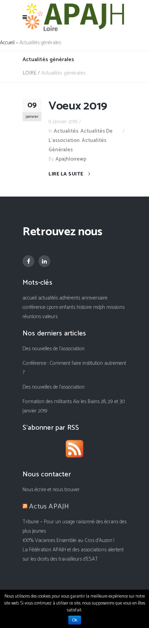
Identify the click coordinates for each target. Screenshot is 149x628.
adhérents (69, 298)
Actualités (66, 131)
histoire (84, 307)
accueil (30, 298)
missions (115, 307)
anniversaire (94, 298)
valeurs (50, 316)
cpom (52, 307)
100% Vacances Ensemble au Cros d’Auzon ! (68, 540)
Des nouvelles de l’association (54, 348)
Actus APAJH (49, 506)
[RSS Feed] (74, 450)
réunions (32, 316)
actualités (48, 298)
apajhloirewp (70, 159)
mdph (99, 307)
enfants (67, 307)
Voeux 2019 (78, 106)
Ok (74, 620)
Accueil (7, 42)
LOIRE (29, 73)
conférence (34, 307)
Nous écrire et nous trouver (51, 489)
